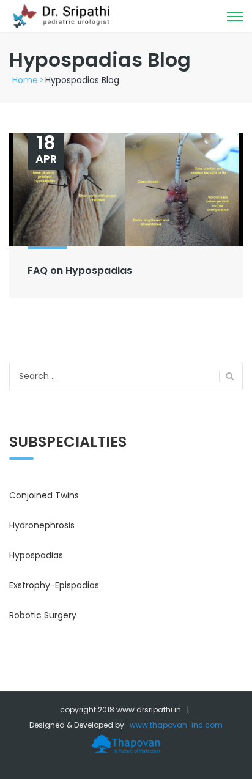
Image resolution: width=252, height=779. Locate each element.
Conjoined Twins (44, 495)
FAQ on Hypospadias (80, 271)
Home (25, 80)
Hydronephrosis (42, 525)
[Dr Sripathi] (62, 15)
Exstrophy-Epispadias (54, 585)
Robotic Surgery (42, 615)
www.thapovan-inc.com (176, 725)
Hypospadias (36, 555)
